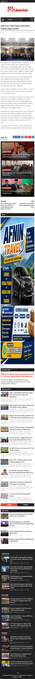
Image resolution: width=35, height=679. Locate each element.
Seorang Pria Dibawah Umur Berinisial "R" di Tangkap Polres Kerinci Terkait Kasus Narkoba (21, 663)
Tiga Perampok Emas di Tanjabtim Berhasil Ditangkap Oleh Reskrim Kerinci (20, 655)
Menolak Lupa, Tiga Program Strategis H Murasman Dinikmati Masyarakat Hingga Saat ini (21, 471)
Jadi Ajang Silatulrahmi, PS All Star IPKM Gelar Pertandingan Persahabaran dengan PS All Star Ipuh (21, 600)
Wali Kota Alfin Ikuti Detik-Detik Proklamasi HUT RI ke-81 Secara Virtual (17, 174)
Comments (26, 505)
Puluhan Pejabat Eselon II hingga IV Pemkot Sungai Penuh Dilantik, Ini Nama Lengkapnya (21, 406)
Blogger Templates (17, 677)
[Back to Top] (18, 673)
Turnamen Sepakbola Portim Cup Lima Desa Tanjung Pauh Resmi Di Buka (21, 609)
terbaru (9, 505)
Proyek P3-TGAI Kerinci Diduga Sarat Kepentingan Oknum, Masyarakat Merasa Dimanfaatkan (21, 428)
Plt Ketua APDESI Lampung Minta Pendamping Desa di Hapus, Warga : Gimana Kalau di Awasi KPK (21, 559)
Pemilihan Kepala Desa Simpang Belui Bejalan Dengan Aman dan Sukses (21, 577)
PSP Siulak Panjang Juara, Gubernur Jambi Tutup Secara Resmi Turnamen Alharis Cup (20, 625)
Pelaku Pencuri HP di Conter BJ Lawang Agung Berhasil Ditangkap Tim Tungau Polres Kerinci (21, 647)
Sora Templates (28, 675)
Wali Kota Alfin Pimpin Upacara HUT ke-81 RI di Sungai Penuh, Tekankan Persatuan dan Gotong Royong (16, 156)
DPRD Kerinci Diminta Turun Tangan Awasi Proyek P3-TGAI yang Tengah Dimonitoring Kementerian (17, 375)
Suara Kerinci (14, 675)
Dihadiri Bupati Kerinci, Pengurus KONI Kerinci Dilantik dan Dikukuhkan (21, 617)
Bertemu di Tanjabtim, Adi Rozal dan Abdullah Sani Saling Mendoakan (21, 540)
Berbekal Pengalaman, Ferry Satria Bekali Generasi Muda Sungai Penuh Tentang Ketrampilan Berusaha (21, 524)
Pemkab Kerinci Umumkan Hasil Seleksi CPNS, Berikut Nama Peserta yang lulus (20, 483)
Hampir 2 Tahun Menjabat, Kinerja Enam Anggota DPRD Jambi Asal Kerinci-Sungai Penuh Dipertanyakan (21, 395)
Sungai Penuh (7, 151)
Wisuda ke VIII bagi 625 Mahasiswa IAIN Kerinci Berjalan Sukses (20, 532)
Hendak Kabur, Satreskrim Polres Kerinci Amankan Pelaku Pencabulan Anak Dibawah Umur (20, 638)
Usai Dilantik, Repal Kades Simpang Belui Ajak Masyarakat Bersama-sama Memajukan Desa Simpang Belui (21, 569)
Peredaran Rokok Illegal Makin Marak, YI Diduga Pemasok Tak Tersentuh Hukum (21, 515)
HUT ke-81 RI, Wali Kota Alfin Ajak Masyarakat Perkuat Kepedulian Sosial (16, 192)
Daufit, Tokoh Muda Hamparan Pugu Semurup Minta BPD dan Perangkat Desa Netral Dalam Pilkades (21, 586)
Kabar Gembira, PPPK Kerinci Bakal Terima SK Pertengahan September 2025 (20, 461)
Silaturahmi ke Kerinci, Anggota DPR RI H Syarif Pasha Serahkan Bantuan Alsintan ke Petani (21, 439)
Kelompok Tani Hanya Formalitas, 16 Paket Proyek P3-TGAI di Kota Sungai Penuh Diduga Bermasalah (21, 416)
